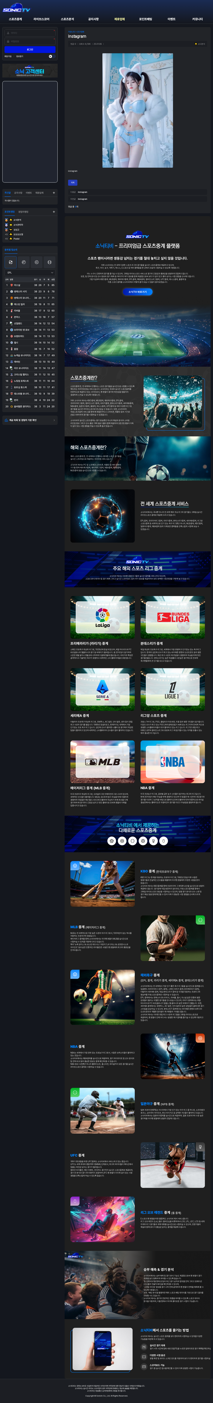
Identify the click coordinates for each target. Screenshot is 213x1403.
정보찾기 (19, 56)
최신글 (8, 192)
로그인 (30, 49)
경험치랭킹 (23, 211)
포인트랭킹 (10, 211)
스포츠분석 (67, 19)
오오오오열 (14, 234)
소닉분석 (17, 220)
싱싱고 (16, 229)
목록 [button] (72, 182)
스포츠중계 (15, 19)
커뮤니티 (197, 19)
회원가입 (7, 56)
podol (12, 238)
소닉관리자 (18, 225)
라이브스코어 (41, 19)
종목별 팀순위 (11, 249)
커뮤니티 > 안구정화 (76, 32)
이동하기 (54, 193)
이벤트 (171, 19)
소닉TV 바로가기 (138, 291)
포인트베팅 (145, 19)
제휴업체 (119, 19)
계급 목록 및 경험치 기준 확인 (23, 420)
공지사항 (93, 19)
